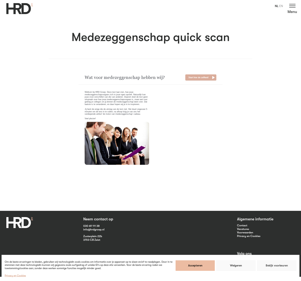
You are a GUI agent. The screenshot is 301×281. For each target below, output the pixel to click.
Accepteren (195, 265)
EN (281, 6)
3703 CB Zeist (91, 239)
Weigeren (236, 265)
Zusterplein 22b (92, 236)
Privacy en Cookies (15, 275)
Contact (242, 225)
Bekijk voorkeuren (277, 265)
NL (276, 6)
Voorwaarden (245, 232)
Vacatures (243, 229)
